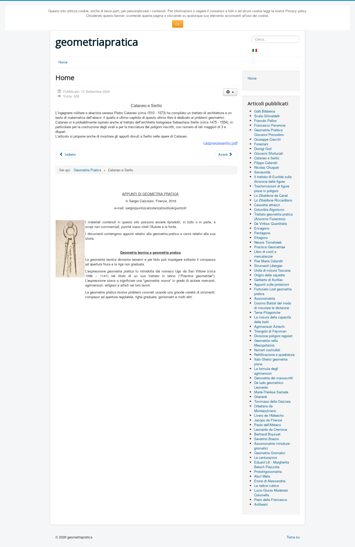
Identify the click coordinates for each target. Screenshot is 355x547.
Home (62, 62)
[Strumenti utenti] (230, 92)
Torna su (293, 537)
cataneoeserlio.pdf (220, 143)
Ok (177, 23)
